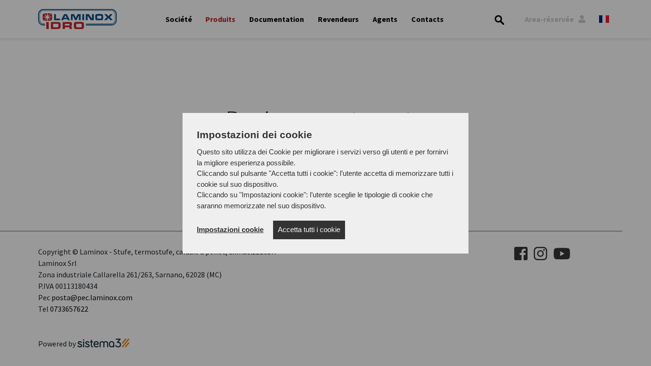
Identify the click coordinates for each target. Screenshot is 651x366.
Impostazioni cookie (230, 229)
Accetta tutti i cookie (309, 229)
